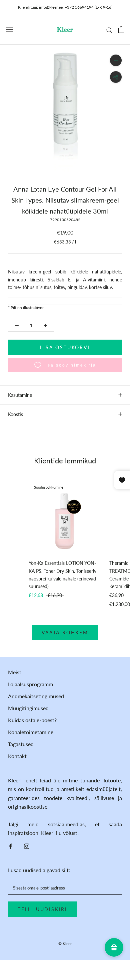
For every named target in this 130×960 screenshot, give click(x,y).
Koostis (15, 414)
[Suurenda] (116, 60)
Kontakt (17, 756)
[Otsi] (109, 30)
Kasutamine (20, 395)
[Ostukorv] (121, 29)
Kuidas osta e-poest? (32, 720)
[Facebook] (10, 845)
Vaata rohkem (65, 632)
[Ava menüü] (9, 29)
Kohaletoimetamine (30, 732)
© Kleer (65, 943)
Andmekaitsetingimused (36, 696)
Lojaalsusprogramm (30, 684)
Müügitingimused (28, 708)
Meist (14, 672)
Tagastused (21, 744)
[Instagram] (26, 845)
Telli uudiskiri (42, 909)
